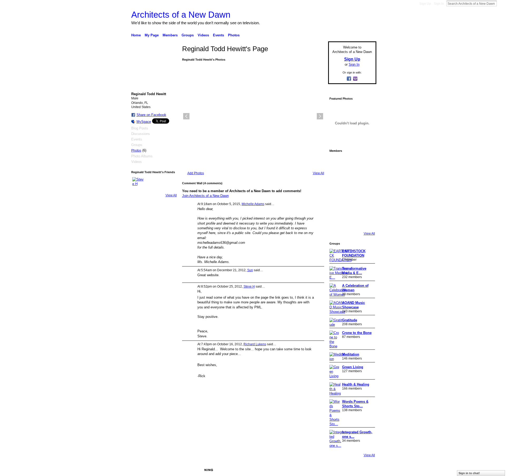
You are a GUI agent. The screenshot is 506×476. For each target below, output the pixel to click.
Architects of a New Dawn (180, 15)
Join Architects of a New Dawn (205, 196)
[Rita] (336, 192)
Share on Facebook (151, 115)
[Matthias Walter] (366, 162)
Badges (316, 470)
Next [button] (320, 116)
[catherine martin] (351, 192)
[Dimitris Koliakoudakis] (366, 221)
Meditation (350, 354)
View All (171, 195)
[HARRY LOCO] (336, 177)
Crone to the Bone (357, 333)
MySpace (144, 122)
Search (501, 3)
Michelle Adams (253, 204)
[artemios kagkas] (351, 177)
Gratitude (349, 320)
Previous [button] (186, 116)
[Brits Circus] (366, 192)
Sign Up (425, 4)
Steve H (249, 286)
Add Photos (195, 173)
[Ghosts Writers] (351, 206)
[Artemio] (351, 221)
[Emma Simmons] (336, 221)
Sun (250, 270)
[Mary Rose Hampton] (336, 206)
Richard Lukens (255, 344)
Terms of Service (364, 470)
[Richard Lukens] (351, 162)
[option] (253, 116)
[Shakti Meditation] (366, 177)
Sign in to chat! (469, 473)
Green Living (352, 367)
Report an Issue (337, 470)
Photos (136, 150)
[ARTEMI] (336, 162)
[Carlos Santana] (366, 206)
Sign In (439, 4)
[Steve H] (138, 183)
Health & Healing (355, 384)
